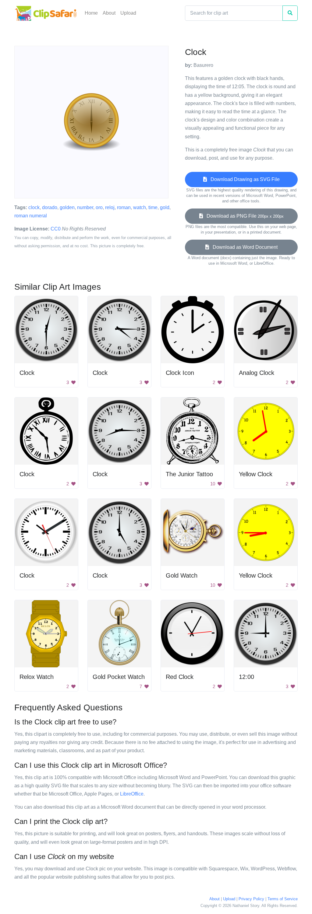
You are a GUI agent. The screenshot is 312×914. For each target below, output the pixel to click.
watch (139, 207)
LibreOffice (132, 793)
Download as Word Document (243, 247)
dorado (49, 207)
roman (124, 207)
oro (99, 207)
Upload (128, 13)
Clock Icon (180, 372)
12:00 (246, 676)
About (109, 13)
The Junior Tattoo (189, 474)
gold (164, 207)
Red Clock (179, 676)
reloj (110, 207)
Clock (27, 372)
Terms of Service (283, 899)
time (153, 207)
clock (34, 207)
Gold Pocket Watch (119, 676)
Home (91, 13)
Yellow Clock (255, 474)
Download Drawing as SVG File (243, 179)
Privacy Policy (251, 899)
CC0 (56, 228)
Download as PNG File (243, 216)
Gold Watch (181, 575)
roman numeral (30, 215)
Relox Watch (37, 676)
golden (67, 207)
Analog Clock (256, 372)
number (85, 207)
